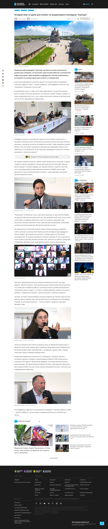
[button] (3, 70)
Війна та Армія (54, 495)
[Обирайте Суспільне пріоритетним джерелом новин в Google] (3, 86)
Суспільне (54, 511)
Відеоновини (69, 495)
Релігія (52, 492)
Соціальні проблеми (86, 492)
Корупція (52, 480)
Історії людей (84, 488)
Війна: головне (44, 4)
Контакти (17, 502)
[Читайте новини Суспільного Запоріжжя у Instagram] (40, 503)
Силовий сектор (70, 488)
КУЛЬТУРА (17, 10)
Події (36, 480)
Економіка (38, 482)
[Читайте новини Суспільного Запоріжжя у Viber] (52, 503)
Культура (61, 4)
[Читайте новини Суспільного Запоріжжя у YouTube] (44, 503)
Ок (102, 523)
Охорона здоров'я (55, 485)
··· (78, 4)
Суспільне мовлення (20, 507)
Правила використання (21, 510)
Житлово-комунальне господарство (72, 485)
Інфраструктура (84, 485)
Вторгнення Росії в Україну (22, 482)
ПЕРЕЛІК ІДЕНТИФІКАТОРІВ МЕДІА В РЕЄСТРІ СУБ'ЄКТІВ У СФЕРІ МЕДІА (22, 522)
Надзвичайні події (85, 482)
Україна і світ (53, 4)
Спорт (67, 4)
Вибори (67, 482)
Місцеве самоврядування (55, 489)
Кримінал (68, 480)
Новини (16, 480)
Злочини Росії (69, 492)
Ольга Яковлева (22, 19)
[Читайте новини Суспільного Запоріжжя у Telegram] (48, 503)
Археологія (31, 10)
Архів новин (18, 505)
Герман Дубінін (34, 19)
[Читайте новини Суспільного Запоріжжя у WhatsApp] (56, 503)
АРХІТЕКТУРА (23, 10)
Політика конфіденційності (23, 512)
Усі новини (35, 4)
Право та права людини (39, 489)
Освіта (52, 482)
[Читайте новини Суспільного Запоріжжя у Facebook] (36, 503)
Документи (17, 515)
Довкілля (37, 485)
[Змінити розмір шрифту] (93, 19)
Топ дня (82, 495)
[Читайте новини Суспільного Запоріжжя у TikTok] (60, 503)
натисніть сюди (55, 512)
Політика (37, 492)
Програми (17, 517)
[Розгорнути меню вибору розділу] (29, 4)
